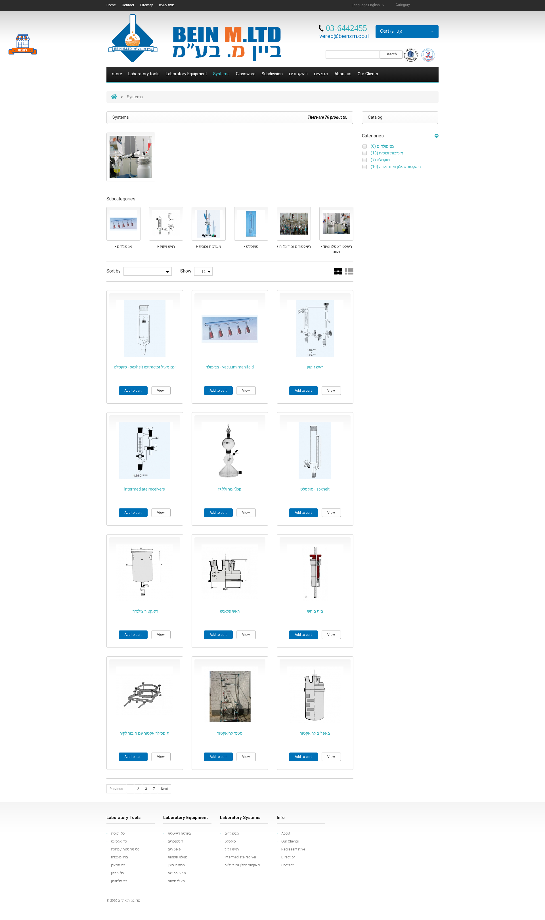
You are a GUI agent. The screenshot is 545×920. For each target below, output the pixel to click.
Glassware (245, 73)
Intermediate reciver (240, 857)
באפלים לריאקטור (315, 733)
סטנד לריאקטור (229, 733)
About (285, 833)
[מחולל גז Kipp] (229, 450)
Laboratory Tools (123, 817)
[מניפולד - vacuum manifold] (229, 328)
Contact (128, 5)
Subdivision (272, 73)
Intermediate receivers (144, 489)
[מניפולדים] (123, 224)
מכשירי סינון (176, 865)
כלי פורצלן (118, 865)
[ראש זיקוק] (166, 224)
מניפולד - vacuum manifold (230, 367)
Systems (221, 73)
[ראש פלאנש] (229, 572)
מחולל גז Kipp (229, 489)
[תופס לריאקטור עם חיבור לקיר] (144, 694)
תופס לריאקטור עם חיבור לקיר (144, 733)
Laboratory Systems (240, 817)
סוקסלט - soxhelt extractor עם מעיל (144, 367)
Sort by (113, 271)
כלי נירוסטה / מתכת (125, 849)
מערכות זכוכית (209, 246)
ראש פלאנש (230, 611)
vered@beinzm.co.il (344, 36)
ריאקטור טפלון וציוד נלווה (337, 249)
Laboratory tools (144, 73)
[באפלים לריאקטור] (315, 694)
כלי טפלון (117, 873)
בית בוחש (315, 611)
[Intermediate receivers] (144, 450)
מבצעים (321, 73)
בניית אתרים (126, 900)
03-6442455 (346, 28)
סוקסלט (252, 246)
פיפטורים (174, 849)
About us (342, 73)
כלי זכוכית (118, 833)
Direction (288, 857)
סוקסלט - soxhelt (315, 489)
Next (164, 789)
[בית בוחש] (315, 572)
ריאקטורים (298, 73)
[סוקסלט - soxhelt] (315, 450)
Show (185, 271)
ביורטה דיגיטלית (179, 833)
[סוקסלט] (251, 224)
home (111, 5)
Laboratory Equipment (186, 73)
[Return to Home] (114, 97)
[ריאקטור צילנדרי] (144, 572)
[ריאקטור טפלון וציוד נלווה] (336, 224)
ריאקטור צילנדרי (144, 611)
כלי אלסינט (119, 841)
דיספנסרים (175, 841)
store (117, 73)
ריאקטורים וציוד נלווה (294, 246)
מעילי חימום (176, 881)
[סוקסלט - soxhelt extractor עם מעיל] (144, 328)
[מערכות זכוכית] (209, 224)
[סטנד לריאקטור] (229, 694)
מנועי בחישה (177, 873)
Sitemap (146, 5)
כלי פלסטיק (119, 881)
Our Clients (368, 73)
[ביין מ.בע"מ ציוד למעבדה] (194, 38)
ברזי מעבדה (119, 857)
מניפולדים (124, 246)
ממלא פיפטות (177, 857)
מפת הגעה (166, 5)
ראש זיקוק (167, 246)
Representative (293, 849)
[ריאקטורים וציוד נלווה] (294, 224)
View (161, 391)
